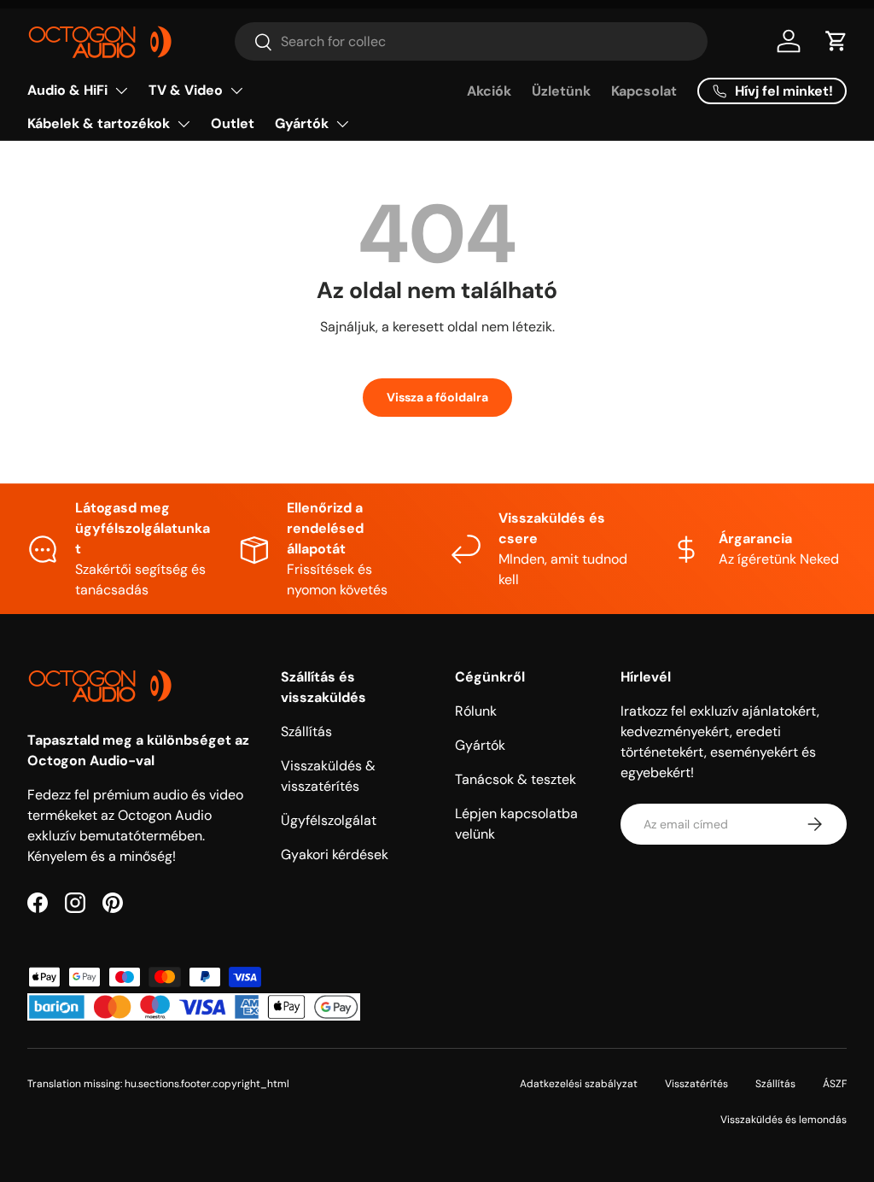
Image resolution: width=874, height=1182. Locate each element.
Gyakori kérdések (334, 854)
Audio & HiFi (67, 90)
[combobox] (471, 41)
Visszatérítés (696, 1084)
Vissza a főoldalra (437, 397)
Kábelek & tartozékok (98, 123)
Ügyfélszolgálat (328, 820)
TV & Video (186, 90)
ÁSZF (835, 1084)
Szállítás (306, 731)
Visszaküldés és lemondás (783, 1119)
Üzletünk (561, 91)
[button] (836, 41)
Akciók (489, 91)
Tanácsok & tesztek (515, 779)
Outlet (232, 123)
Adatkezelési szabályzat (579, 1084)
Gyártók (302, 123)
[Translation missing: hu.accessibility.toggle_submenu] (121, 90)
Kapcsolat (644, 91)
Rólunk (476, 711)
